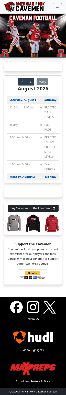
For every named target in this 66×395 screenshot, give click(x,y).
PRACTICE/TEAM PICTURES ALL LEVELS (50, 146)
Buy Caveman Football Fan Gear (30, 208)
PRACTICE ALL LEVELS (50, 112)
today (42, 82)
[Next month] (30, 82)
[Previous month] (22, 82)
